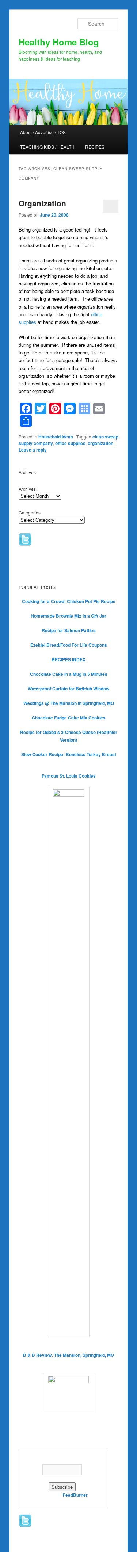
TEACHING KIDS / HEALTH (47, 147)
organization (100, 443)
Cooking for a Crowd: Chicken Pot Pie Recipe (68, 601)
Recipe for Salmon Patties (69, 630)
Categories (30, 512)
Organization (42, 203)
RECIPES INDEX (68, 659)
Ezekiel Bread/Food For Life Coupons (68, 645)
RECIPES (94, 147)
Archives (27, 489)
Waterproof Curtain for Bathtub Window (68, 688)
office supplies (70, 443)
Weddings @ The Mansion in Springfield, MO (68, 703)
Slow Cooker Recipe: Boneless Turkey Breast (68, 754)
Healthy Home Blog (59, 42)
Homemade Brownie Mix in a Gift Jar (68, 616)
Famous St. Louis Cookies (69, 776)
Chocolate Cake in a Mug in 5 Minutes (68, 674)
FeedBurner (75, 1495)
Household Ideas (55, 436)
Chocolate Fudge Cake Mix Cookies (69, 717)
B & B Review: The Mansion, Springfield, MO (68, 1355)
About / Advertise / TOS (43, 132)
